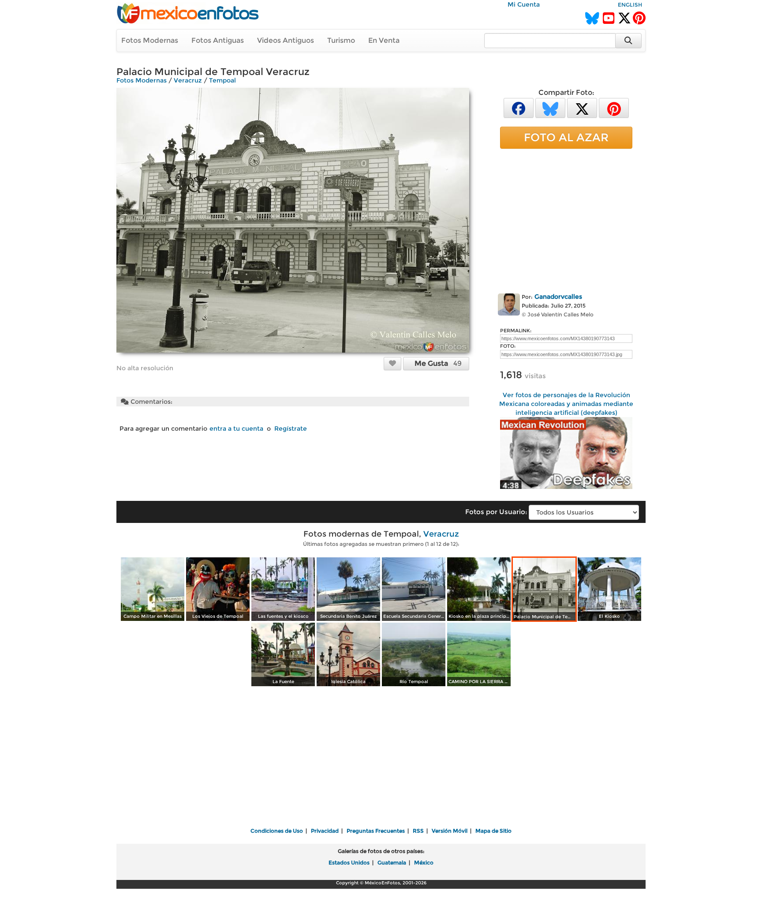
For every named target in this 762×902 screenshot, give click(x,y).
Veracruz (188, 80)
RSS (418, 830)
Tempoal (222, 80)
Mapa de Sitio (493, 830)
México (423, 862)
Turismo (341, 40)
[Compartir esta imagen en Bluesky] (550, 107)
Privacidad (325, 830)
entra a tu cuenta (236, 428)
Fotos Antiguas (217, 40)
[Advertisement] (566, 219)
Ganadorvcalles (558, 297)
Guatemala (391, 862)
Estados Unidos (349, 862)
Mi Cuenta (524, 4)
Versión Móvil (449, 830)
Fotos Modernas (149, 40)
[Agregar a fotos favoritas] (392, 363)
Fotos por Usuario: (496, 511)
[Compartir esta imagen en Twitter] (582, 107)
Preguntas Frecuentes (376, 830)
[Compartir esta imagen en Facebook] (519, 107)
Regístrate (290, 428)
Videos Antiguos (285, 40)
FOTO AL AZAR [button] (566, 137)
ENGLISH (630, 4)
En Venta (384, 40)
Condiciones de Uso (276, 830)
